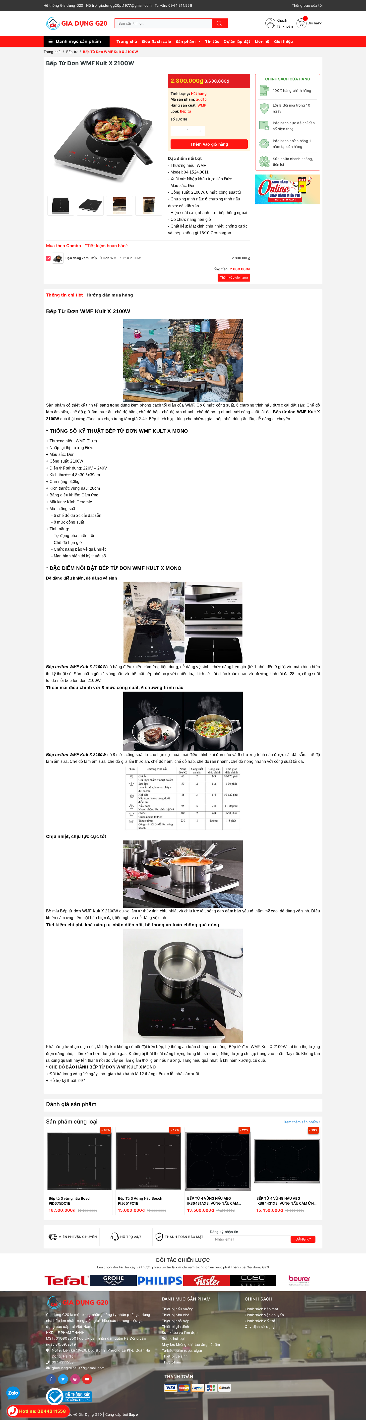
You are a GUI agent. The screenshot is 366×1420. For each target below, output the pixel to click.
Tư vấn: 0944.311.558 (173, 5)
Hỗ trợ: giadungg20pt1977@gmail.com (119, 5)
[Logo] (77, 23)
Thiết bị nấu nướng (178, 1309)
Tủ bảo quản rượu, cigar (182, 1350)
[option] (60, 205)
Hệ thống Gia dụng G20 (63, 5)
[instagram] (75, 1379)
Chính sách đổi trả (260, 1321)
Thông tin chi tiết (64, 295)
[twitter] (63, 1379)
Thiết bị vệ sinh (174, 1356)
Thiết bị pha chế (175, 1315)
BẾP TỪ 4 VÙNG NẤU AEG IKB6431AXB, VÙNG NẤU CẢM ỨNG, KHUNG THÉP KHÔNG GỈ (212, 1203)
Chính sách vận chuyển (264, 1315)
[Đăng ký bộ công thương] (69, 1396)
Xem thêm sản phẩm (301, 1122)
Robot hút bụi (173, 1338)
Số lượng (179, 119)
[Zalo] (13, 1393)
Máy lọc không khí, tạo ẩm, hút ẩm (191, 1344)
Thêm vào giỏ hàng (234, 277)
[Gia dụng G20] (67, 1280)
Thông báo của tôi (307, 5)
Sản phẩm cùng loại (71, 1121)
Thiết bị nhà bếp (175, 1321)
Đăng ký (303, 1239)
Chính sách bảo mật (261, 1309)
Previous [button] (51, 206)
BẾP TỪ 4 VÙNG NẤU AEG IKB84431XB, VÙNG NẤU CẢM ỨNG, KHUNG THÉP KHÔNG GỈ (286, 1203)
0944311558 (63, 1362)
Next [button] (158, 206)
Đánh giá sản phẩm (71, 1104)
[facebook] (51, 1379)
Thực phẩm (171, 1362)
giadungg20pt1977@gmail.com (78, 1368)
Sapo (133, 1414)
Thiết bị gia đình (175, 1326)
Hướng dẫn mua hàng (110, 295)
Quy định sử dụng (260, 1326)
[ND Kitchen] (287, 189)
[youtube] (87, 1379)
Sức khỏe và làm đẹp (180, 1332)
